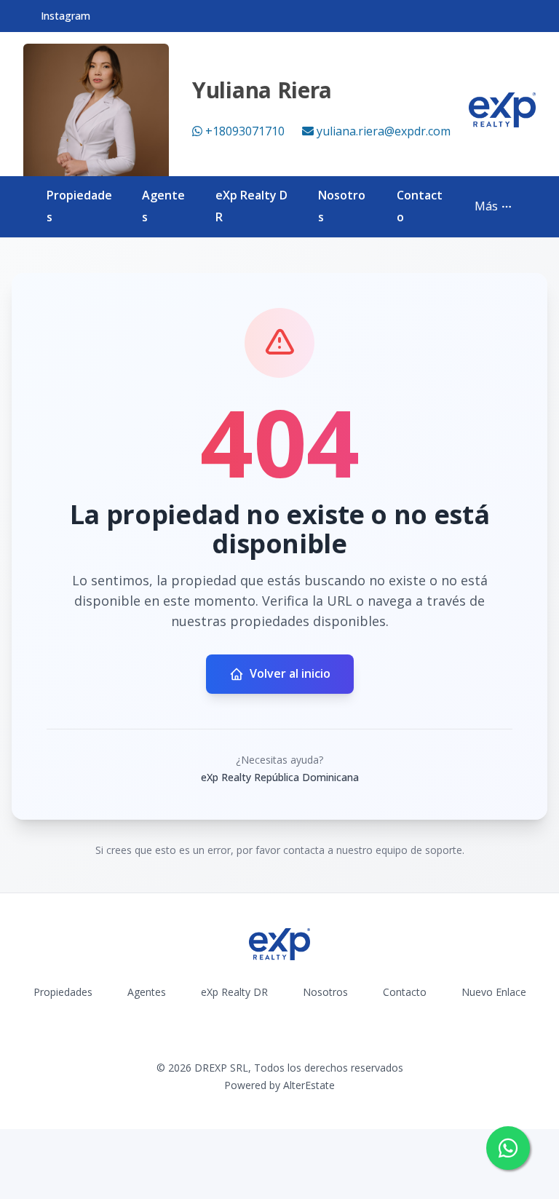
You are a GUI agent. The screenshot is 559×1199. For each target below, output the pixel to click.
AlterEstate (309, 1085)
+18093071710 (245, 131)
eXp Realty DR (234, 992)
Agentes (146, 992)
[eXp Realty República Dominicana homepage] (502, 109)
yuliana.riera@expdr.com (384, 131)
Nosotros (325, 992)
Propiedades (62, 992)
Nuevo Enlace (493, 992)
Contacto (405, 992)
